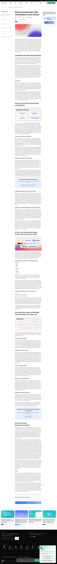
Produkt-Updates (17, 524)
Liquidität (15, 3)
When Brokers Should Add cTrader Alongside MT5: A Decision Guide (7, 521)
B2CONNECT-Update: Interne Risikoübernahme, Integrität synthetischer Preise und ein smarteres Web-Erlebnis (21, 521)
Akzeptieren (37, 560)
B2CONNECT (23, 524)
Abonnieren (17, 538)
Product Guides (31, 524)
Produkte (10, 3)
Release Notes (42, 0)
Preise (50, 0)
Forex (46, 524)
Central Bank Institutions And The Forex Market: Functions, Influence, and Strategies (49, 521)
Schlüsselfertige (21, 3)
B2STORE (53, 0)
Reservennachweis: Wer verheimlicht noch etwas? (15, 7)
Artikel (6, 7)
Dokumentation (47, 0)
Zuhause (2, 7)
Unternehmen (40, 3)
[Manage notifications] (2, 562)
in (31, 536)
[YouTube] (34, 536)
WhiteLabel (26, 3)
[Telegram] (32, 536)
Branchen (31, 3)
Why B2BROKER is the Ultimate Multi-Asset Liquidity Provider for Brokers (35, 521)
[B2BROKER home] (4, 2)
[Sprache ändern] (46, 3)
